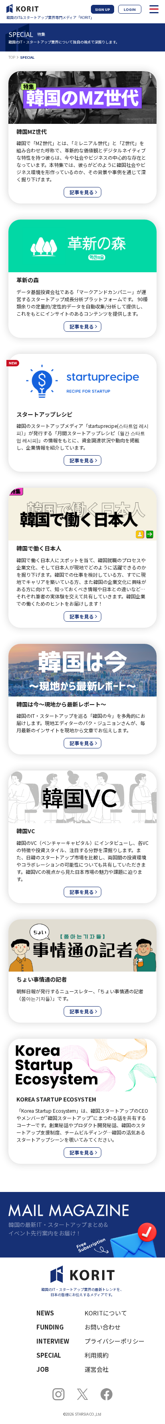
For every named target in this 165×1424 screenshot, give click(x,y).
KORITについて (106, 1313)
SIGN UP (102, 9)
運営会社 (97, 1369)
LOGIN (130, 9)
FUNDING (50, 1327)
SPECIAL (48, 1355)
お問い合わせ (103, 1327)
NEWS (45, 1313)
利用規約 (97, 1355)
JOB (42, 1369)
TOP (11, 57)
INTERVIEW (52, 1341)
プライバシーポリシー (115, 1341)
